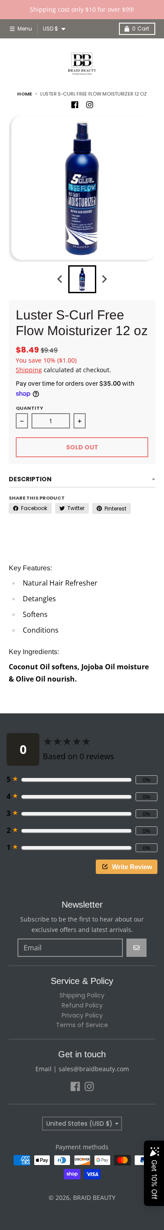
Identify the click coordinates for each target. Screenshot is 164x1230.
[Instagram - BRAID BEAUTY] (89, 104)
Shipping (29, 370)
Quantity (29, 407)
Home (24, 93)
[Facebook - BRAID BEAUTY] (74, 104)
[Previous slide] (60, 279)
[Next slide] (104, 279)
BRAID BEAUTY (94, 1197)
